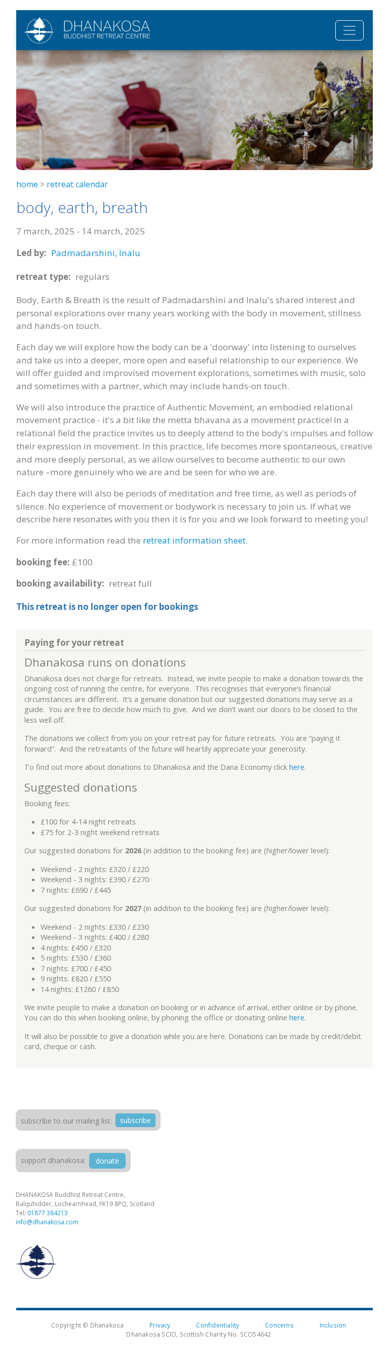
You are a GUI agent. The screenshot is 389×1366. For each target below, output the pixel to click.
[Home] (87, 30)
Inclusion (333, 1325)
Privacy (159, 1325)
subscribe (135, 1120)
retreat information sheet (194, 540)
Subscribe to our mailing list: (66, 1121)
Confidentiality (217, 1325)
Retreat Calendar (77, 184)
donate (107, 1161)
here (296, 767)
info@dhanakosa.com (47, 1222)
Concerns (279, 1325)
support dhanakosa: (53, 1160)
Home (27, 184)
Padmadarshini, (84, 253)
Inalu (129, 253)
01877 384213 (47, 1213)
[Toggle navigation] (349, 30)
